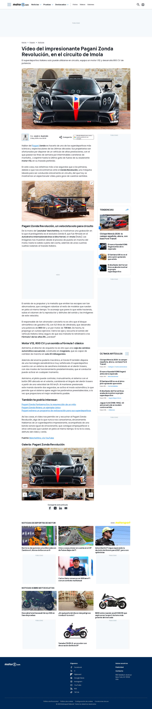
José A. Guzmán (41, 136)
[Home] (21, 5)
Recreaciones (113, 376)
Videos (82, 5)
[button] (25, 495)
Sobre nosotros (122, 663)
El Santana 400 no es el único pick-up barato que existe (112, 382)
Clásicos (111, 410)
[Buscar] (138, 4)
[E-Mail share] (66, 508)
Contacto (119, 671)
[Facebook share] (50, 508)
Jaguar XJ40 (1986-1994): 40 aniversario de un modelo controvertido (112, 405)
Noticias (35, 4)
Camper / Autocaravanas (117, 367)
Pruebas (47, 4)
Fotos (75, 5)
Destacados (60, 4)
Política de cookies (66, 701)
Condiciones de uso (102, 701)
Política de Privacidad (51, 701)
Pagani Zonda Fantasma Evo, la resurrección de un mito (49, 404)
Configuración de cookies (84, 701)
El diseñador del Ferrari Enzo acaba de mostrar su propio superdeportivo (112, 393)
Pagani (32, 42)
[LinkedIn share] (60, 508)
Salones (90, 5)
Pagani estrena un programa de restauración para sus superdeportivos (56, 410)
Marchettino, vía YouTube (41, 438)
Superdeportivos (115, 398)
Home (24, 42)
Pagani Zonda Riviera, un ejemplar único (41, 407)
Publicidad (120, 667)
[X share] (55, 508)
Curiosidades (113, 386)
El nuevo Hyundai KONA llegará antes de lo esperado (113, 372)
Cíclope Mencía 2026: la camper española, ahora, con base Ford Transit (113, 361)
